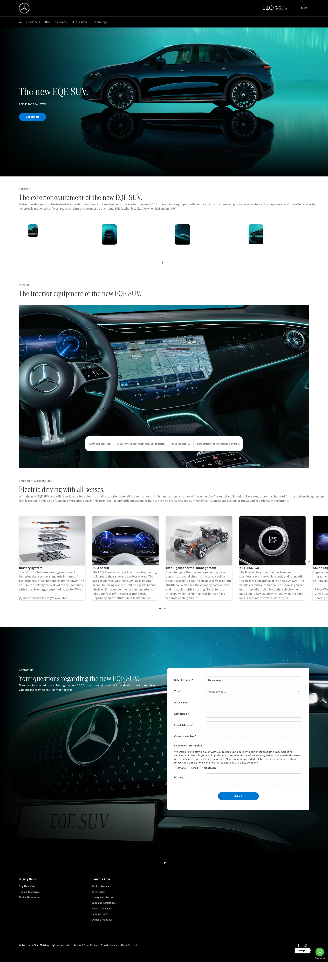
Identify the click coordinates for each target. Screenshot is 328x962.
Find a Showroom (29, 897)
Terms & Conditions (85, 945)
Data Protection (130, 945)
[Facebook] (299, 945)
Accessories (98, 892)
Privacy (178, 762)
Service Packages (101, 908)
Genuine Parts (99, 914)
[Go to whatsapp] (320, 952)
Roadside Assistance (103, 903)
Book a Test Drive (29, 892)
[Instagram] (305, 945)
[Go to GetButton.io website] (319, 958)
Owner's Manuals (101, 919)
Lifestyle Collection (102, 897)
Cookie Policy (197, 762)
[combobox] (253, 680)
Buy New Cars (27, 886)
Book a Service (100, 886)
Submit (238, 796)
